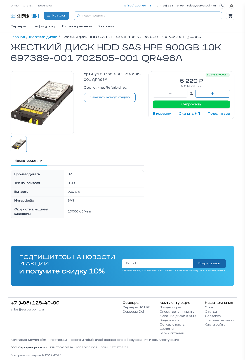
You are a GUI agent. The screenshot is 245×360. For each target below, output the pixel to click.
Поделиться (219, 113)
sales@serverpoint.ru (201, 5)
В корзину (162, 113)
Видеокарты (170, 320)
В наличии (106, 26)
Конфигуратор (44, 26)
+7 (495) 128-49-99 (169, 5)
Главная (18, 37)
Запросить (191, 104)
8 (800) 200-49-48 (138, 5)
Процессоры (170, 307)
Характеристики (28, 161)
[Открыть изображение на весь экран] (42, 102)
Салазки (167, 329)
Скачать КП (189, 113)
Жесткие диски (43, 37)
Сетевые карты (172, 324)
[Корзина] (230, 16)
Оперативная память (177, 311)
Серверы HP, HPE (136, 307)
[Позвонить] (222, 6)
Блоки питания (172, 333)
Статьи (28, 5)
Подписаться (209, 263)
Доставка (45, 5)
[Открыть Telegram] (231, 6)
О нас (15, 5)
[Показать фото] (19, 144)
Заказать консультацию (110, 97)
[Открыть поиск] (78, 16)
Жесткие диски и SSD (178, 316)
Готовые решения (77, 26)
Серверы (18, 26)
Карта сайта (215, 324)
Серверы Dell (133, 311)
